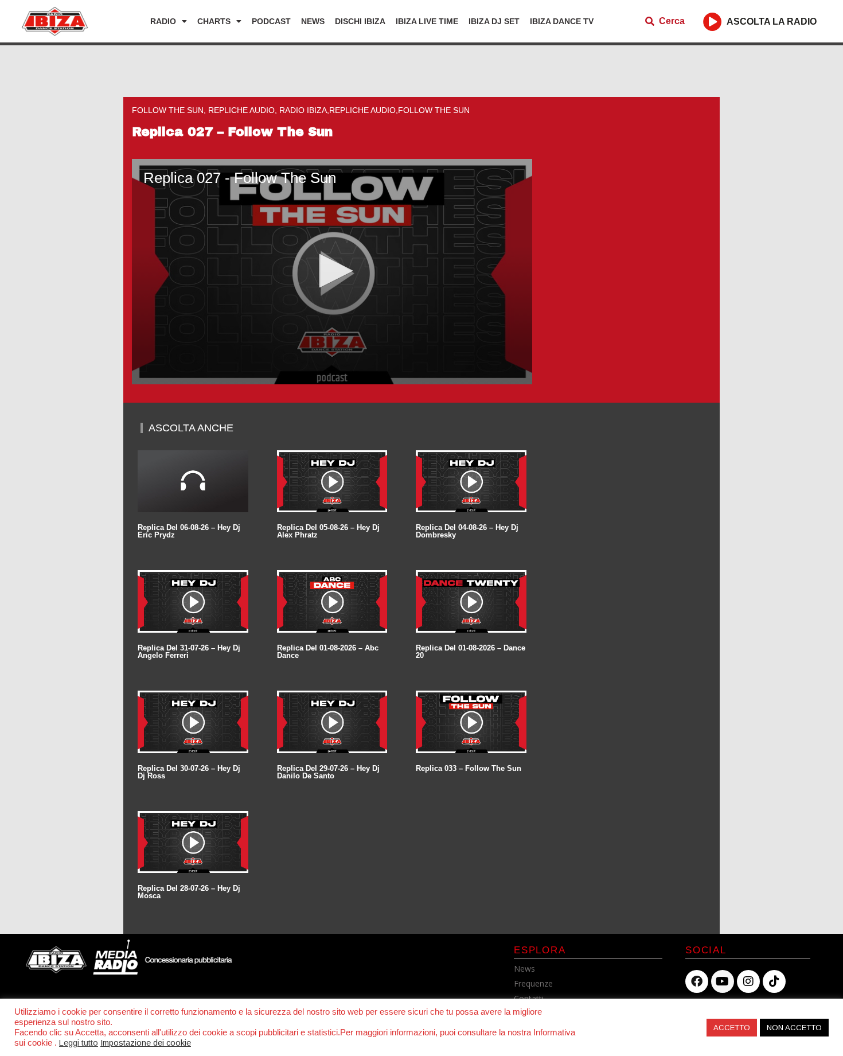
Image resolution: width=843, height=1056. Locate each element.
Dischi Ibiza (360, 21)
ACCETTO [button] (731, 1027)
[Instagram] (748, 981)
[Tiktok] (774, 981)
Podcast (271, 21)
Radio (163, 21)
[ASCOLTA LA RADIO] (712, 21)
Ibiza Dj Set (494, 21)
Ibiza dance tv (562, 21)
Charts (214, 21)
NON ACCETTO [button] (794, 1027)
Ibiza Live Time (427, 21)
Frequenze (533, 983)
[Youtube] (722, 981)
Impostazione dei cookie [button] (145, 1042)
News (313, 21)
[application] (332, 271)
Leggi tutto (78, 1042)
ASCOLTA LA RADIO (772, 21)
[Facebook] (696, 981)
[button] (332, 271)
